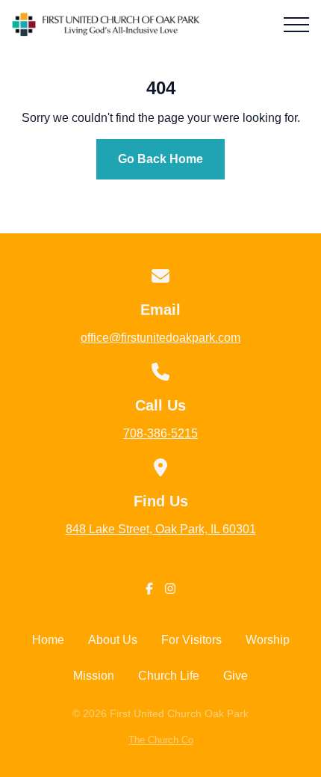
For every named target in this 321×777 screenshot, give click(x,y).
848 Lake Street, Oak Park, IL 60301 (161, 529)
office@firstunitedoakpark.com (160, 337)
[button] (296, 24)
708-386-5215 (160, 433)
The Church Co (160, 740)
